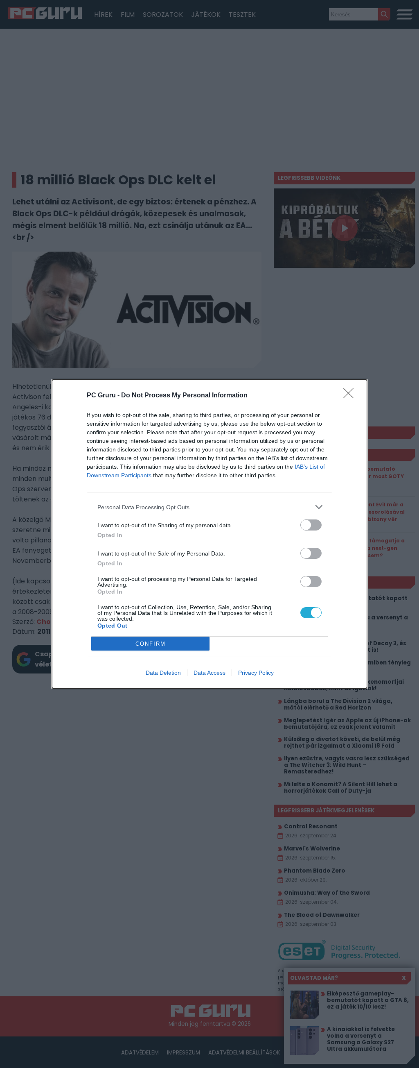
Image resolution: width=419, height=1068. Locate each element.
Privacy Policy (256, 672)
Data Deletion (163, 672)
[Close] (351, 396)
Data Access (209, 672)
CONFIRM (150, 644)
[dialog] (209, 534)
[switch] (311, 525)
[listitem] (209, 507)
